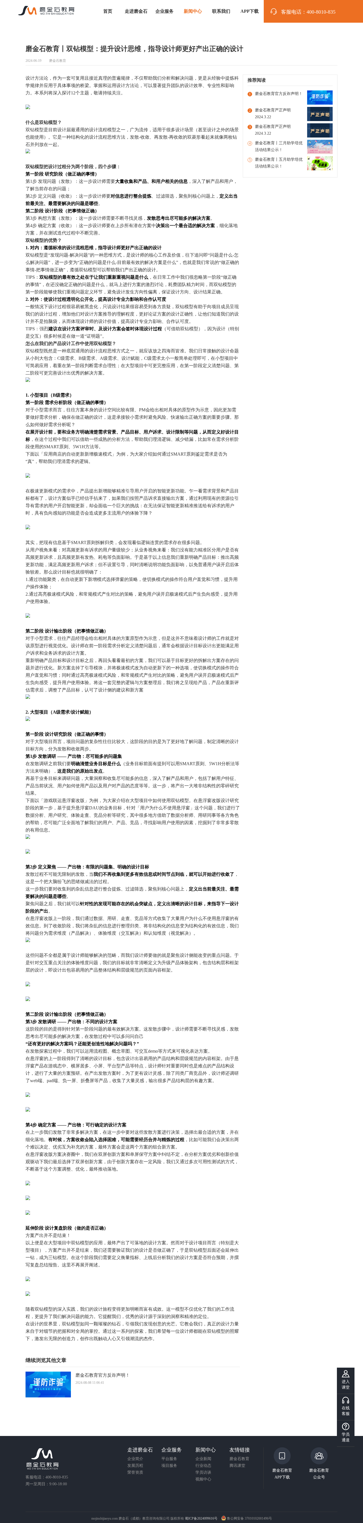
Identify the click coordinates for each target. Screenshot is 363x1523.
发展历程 (135, 1466)
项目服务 (169, 1466)
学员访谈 (203, 1473)
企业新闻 (203, 1459)
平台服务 (169, 1459)
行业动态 (203, 1466)
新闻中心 (193, 11)
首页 (107, 11)
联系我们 (221, 11)
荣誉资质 (135, 1473)
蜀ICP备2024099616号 (201, 1518)
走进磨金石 (136, 11)
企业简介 (135, 1459)
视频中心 (203, 1479)
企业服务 (164, 11)
